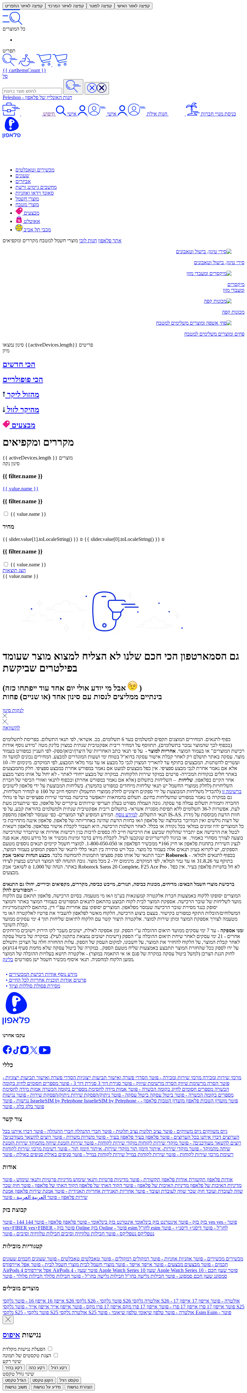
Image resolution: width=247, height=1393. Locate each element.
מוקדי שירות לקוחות (130, 1143)
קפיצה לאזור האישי (133, 6)
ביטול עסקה (141, 1095)
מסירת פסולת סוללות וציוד (34, 986)
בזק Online (92, 1227)
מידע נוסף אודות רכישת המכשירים (43, 974)
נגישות (16, 1097)
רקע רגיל (59, 1367)
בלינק (8, 959)
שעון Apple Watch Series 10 (158, 1270)
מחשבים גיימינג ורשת (36, 187)
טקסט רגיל (68, 1380)
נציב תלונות (131, 1131)
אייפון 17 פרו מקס (114, 1306)
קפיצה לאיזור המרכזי (66, 6)
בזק (192, 1222)
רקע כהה (37, 1367)
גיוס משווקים (194, 1131)
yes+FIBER (39, 1227)
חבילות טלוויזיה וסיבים (54, 1233)
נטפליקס (129, 1233)
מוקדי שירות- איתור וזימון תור (122, 1148)
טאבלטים (73, 1258)
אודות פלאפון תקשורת (180, 1179)
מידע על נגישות (47, 1387)
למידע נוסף (126, 814)
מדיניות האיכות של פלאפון (182, 1185)
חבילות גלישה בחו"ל (117, 1276)
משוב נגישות (16, 1387)
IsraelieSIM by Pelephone (134, 1100)
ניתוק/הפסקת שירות (62, 1095)
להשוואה (11, 727)
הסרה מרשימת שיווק (169, 1083)
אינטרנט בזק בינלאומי (126, 1222)
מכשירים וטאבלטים (34, 169)
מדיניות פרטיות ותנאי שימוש (65, 1179)
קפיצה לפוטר (100, 6)
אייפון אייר (42, 1306)
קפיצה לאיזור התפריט (24, 6)
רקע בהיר (13, 1367)
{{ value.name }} (21, 488)
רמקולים (124, 1258)
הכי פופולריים (23, 379)
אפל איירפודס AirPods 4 (50, 1267)
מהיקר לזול (22, 409)
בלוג (18, 1106)
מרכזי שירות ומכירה (194, 1077)
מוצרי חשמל (27, 198)
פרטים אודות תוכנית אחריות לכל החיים (47, 980)
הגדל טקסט (15, 1380)
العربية (24, 1197)
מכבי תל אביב (37, 229)
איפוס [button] (11, 1335)
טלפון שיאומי (147, 1312)
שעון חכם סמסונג (195, 1273)
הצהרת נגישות (79, 1387)
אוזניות (170, 1258)
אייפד (133, 1264)
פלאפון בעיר (127, 1137)
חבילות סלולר (36, 1276)
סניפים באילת (37, 1154)
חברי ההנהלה (66, 1131)
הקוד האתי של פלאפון (71, 1185)
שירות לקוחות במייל (118, 1154)
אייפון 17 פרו (191, 1306)
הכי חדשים (19, 364)
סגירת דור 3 (89, 1083)
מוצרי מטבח (27, 204)
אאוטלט (31, 221)
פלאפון (54, 1222)
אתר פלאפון (110, 240)
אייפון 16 (39, 1301)
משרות (73, 1137)
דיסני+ (181, 1227)
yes (222, 1222)
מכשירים (217, 1258)
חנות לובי (88, 240)
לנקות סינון (13, 710)
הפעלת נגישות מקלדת (24, 1349)
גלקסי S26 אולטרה (170, 1301)
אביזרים (23, 181)
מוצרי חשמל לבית (72, 1264)
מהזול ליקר (22, 394)
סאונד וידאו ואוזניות (34, 193)
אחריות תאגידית (93, 1191)
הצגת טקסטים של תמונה (27, 1355)
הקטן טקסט (42, 1380)
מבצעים (31, 213)
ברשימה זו (232, 791)
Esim (213, 1312)
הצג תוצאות (14, 570)
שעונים (22, 175)
